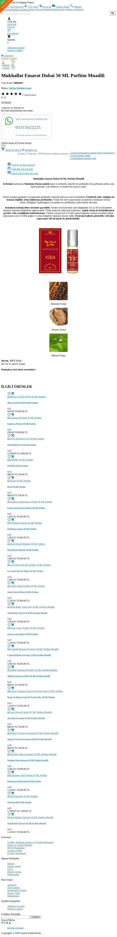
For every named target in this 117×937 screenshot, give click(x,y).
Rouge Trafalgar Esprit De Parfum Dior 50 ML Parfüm (31, 697)
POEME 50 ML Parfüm (17, 466)
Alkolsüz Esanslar (16, 47)
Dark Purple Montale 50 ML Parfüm (23, 550)
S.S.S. (10, 869)
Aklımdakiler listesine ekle (82, 158)
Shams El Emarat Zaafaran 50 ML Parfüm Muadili (29, 739)
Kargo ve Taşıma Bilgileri (19, 845)
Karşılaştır (108, 153)
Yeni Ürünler (13, 887)
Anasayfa (8, 55)
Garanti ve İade (14, 850)
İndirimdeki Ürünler (17, 890)
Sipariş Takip (13, 893)
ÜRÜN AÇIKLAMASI (21, 165)
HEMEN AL (31, 150)
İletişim (75, 6)
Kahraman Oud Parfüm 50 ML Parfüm (24, 781)
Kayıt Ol (45, 6)
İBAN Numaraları (16, 848)
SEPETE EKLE (11, 150)
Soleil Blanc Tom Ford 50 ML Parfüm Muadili (27, 613)
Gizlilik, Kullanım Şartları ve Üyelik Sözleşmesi (30, 842)
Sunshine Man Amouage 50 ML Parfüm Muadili (27, 760)
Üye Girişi (31, 6)
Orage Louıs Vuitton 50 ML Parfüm (22, 634)
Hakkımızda (13, 874)
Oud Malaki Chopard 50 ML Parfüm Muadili (26, 823)
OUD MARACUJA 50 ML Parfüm (21, 445)
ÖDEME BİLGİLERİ (20, 169)
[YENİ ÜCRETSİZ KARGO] (12, 65)
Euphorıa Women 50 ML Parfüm (21, 424)
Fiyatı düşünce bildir (79, 155)
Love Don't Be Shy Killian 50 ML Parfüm (25, 571)
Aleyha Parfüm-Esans (20, 88)
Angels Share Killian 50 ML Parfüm (22, 592)
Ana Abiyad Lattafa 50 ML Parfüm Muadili (26, 718)
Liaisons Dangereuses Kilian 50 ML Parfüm (26, 508)
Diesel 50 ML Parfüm (16, 487)
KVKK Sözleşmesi (16, 853)
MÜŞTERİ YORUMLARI (22, 173)
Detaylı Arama (14, 872)
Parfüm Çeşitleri (15, 50)
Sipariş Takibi (60, 6)
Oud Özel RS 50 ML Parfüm (19, 802)
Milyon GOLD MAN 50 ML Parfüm (22, 403)
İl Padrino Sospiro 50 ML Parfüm (21, 529)
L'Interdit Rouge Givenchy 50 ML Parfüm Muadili (29, 655)
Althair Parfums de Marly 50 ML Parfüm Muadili (28, 676)
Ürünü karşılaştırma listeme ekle (85, 153)
